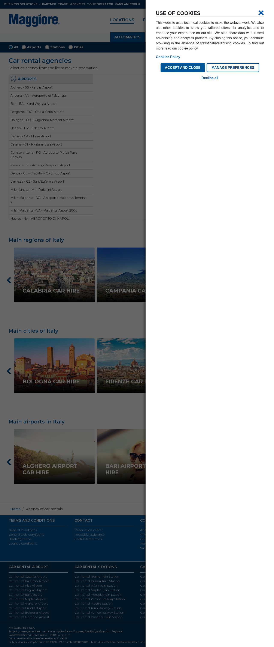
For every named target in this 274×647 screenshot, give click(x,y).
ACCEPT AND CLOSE (183, 67)
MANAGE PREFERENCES (232, 67)
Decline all (209, 78)
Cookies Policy (168, 57)
